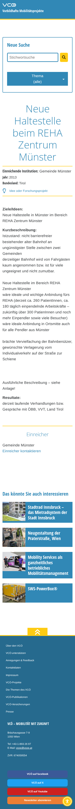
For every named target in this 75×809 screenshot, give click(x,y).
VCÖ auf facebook (37, 774)
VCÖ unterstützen (16, 653)
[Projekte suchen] (64, 57)
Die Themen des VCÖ (18, 689)
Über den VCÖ (14, 645)
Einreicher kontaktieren (21, 451)
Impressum (12, 675)
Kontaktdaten (13, 667)
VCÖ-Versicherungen (18, 704)
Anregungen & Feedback (20, 660)
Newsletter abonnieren (37, 800)
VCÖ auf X (37, 782)
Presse (10, 711)
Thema (37, 79)
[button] (25, 190)
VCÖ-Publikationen (17, 697)
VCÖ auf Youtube (38, 791)
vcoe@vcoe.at (24, 747)
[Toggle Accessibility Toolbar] (67, 801)
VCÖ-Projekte (13, 682)
